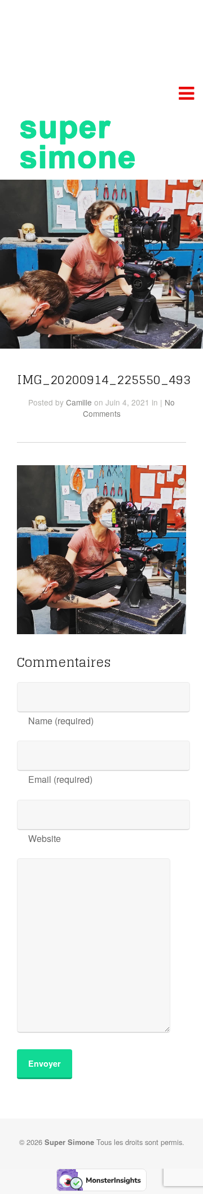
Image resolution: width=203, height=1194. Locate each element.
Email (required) (60, 779)
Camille (79, 402)
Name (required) (61, 720)
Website (44, 838)
